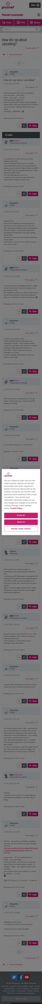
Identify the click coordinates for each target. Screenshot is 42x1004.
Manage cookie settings (21, 529)
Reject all (21, 522)
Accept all (21, 515)
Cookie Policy (16, 508)
